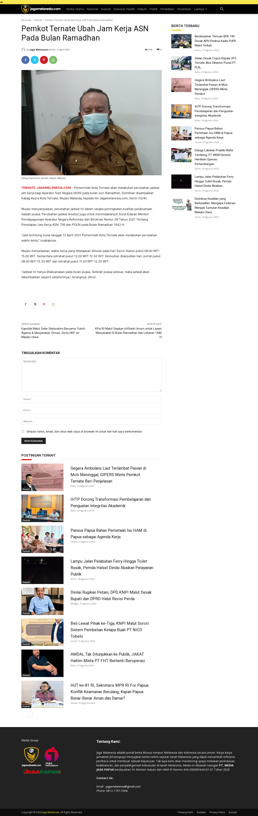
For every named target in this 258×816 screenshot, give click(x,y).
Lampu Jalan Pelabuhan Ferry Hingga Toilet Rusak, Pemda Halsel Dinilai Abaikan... (214, 181)
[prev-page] (23, 714)
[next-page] (30, 714)
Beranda (26, 20)
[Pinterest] (44, 60)
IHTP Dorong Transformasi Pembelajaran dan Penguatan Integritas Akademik (214, 111)
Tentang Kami (185, 812)
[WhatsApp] (53, 60)
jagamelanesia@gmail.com (123, 786)
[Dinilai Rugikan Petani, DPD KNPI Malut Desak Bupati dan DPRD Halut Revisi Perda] (42, 601)
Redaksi (201, 812)
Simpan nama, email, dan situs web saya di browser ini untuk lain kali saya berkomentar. (84, 431)
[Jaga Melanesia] (24, 50)
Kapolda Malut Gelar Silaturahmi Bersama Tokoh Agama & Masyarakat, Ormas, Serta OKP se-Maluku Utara (53, 333)
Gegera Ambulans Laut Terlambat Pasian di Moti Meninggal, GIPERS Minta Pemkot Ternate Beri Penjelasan (108, 475)
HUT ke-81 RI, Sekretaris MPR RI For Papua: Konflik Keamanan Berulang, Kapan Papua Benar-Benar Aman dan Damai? (110, 692)
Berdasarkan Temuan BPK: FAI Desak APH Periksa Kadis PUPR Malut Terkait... (215, 40)
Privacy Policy (217, 812)
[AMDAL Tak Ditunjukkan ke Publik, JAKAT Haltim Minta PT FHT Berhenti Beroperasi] (42, 663)
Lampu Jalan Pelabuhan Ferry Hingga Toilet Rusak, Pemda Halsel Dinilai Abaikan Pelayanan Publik (112, 568)
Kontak (233, 812)
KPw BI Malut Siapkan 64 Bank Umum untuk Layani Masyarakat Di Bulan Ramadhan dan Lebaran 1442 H (128, 333)
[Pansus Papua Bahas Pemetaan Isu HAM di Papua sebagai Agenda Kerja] (42, 539)
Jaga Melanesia (39, 49)
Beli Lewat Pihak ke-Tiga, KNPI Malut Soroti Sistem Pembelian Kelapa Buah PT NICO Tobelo (110, 630)
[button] (222, 9)
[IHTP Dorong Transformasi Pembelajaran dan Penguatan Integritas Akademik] (42, 508)
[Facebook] (25, 60)
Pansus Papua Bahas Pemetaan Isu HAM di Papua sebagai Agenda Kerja (213, 133)
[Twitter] (35, 60)
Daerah (38, 20)
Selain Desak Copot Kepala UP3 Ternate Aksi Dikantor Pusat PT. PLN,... (215, 62)
